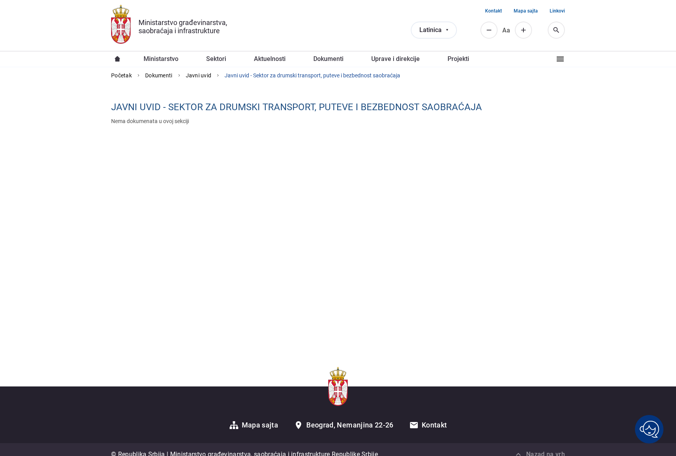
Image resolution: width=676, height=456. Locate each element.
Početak (121, 75)
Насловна (117, 59)
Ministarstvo (161, 59)
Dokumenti (159, 75)
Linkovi (557, 11)
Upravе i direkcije (395, 59)
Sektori (216, 59)
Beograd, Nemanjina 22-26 (350, 425)
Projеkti (458, 59)
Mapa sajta (526, 11)
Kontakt (493, 11)
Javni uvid (199, 75)
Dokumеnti (328, 59)
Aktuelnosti (270, 59)
